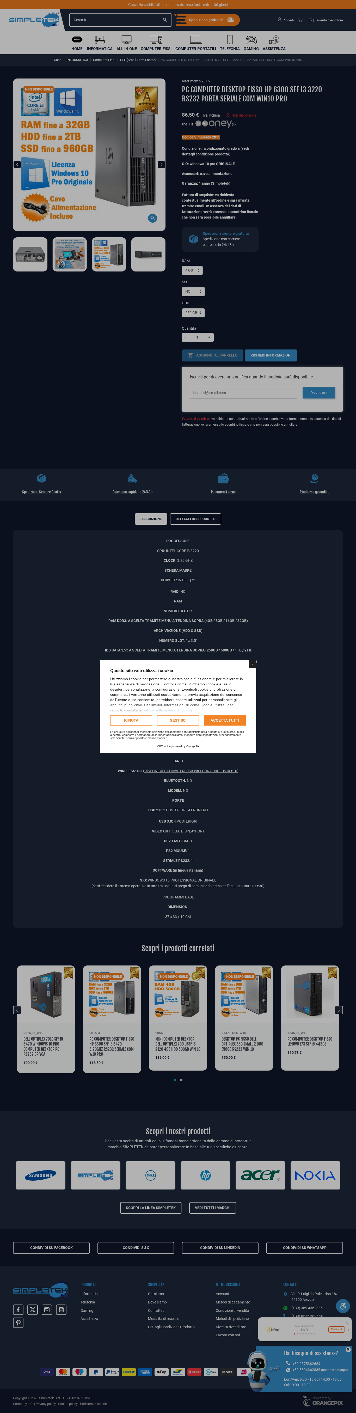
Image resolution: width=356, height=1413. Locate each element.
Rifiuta (131, 720)
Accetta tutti (225, 720)
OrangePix (192, 746)
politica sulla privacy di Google (168, 710)
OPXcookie (164, 746)
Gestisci (178, 720)
